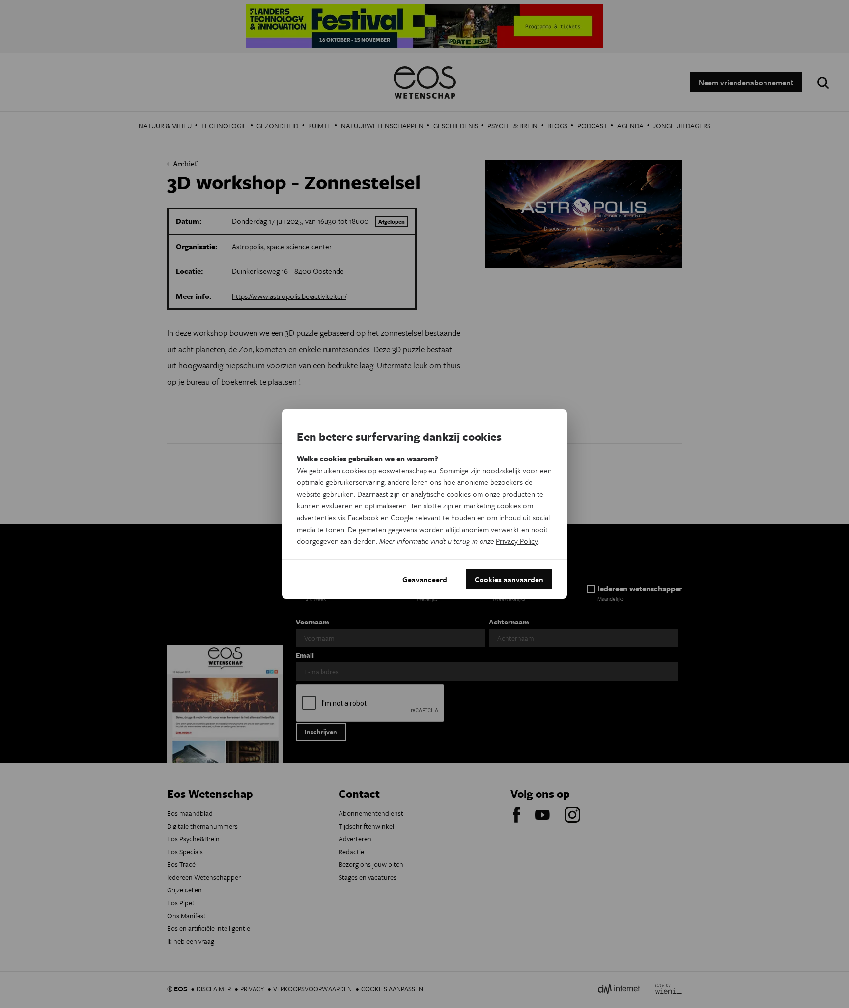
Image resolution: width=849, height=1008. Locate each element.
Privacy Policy (517, 540)
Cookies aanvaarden (509, 579)
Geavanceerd (424, 579)
